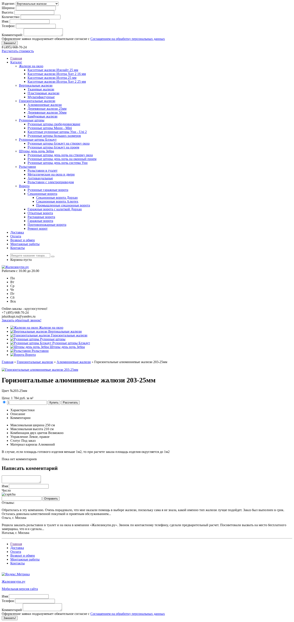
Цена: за (17, 398)
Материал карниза (23, 444)
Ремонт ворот (38, 228)
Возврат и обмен (22, 240)
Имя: (5, 21)
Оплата (15, 236)
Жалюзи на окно (31, 66)
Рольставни (27, 166)
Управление (19, 437)
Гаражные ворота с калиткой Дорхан (55, 209)
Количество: (11, 17)
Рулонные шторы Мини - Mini (50, 128)
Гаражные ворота (40, 221)
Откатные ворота (40, 213)
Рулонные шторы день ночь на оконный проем (62, 159)
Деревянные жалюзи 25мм (47, 108)
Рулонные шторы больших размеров (54, 136)
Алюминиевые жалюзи (45, 105)
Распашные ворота (41, 217)
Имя (5, 486)
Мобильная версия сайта (20, 589)
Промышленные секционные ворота (63, 205)
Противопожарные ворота (47, 224)
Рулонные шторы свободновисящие (54, 124)
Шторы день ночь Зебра (36, 151)
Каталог (16, 62)
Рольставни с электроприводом (51, 182)
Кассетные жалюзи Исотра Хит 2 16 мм (57, 74)
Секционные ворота (42, 194)
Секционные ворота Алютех (57, 201)
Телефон (8, 601)
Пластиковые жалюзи (43, 93)
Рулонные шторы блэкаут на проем (53, 147)
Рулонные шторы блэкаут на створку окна (59, 143)
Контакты (17, 248)
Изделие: (8, 3)
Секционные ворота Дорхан (57, 197)
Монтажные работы (25, 244)
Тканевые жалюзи (41, 89)
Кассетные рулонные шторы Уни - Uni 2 (57, 132)
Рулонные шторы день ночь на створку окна (60, 155)
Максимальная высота (26, 429)
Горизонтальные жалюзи (37, 101)
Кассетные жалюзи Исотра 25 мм (52, 77)
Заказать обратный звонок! (21, 320)
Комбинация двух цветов (28, 433)
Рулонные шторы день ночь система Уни (58, 163)
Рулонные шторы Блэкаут (38, 139)
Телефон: (8, 26)
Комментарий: (12, 35)
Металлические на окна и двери (51, 174)
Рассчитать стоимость (18, 51)
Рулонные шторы (31, 120)
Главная (16, 58)
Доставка (17, 232)
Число (6, 490)
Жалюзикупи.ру (13, 581)
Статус (15, 440)
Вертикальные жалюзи (36, 85)
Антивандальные (40, 178)
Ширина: (8, 8)
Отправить (51, 498)
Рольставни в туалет (42, 170)
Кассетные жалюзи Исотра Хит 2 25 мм (57, 81)
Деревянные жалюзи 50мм (47, 112)
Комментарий (12, 610)
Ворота (24, 186)
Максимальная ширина (27, 425)
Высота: (8, 12)
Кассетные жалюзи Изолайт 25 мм (53, 70)
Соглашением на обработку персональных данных (127, 39)
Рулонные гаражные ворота (48, 190)
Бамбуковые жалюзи (42, 116)
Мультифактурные (41, 97)
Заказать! (9, 43)
